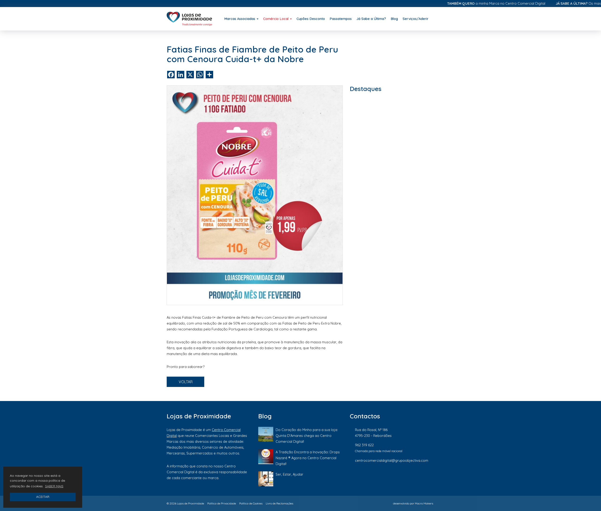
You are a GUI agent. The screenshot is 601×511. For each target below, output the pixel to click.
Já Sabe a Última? (371, 18)
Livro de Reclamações (279, 503)
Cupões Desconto (311, 18)
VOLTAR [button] (186, 381)
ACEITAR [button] (42, 497)
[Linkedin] (416, 476)
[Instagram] (400, 476)
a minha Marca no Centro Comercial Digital (480, 3)
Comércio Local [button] (276, 18)
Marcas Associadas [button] (240, 18)
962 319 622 (364, 445)
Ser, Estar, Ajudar (289, 474)
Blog (394, 18)
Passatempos (341, 18)
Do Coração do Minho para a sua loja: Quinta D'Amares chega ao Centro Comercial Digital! (307, 436)
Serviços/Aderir (415, 18)
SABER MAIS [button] (54, 486)
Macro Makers (424, 503)
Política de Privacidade (221, 503)
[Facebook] (384, 476)
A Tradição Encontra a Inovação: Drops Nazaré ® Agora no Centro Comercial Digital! (308, 458)
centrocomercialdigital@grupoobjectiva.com (391, 460)
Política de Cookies (250, 503)
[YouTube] (431, 476)
